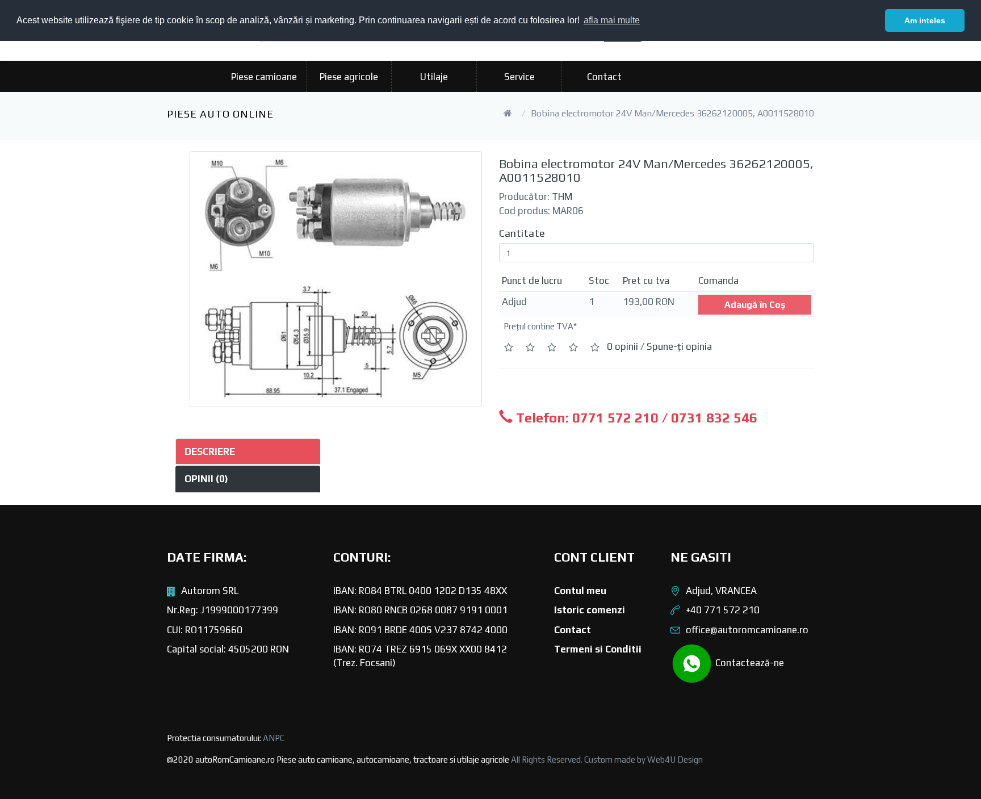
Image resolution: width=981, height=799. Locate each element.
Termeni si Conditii (598, 649)
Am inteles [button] (924, 20)
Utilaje (434, 76)
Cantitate (522, 233)
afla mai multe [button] (612, 20)
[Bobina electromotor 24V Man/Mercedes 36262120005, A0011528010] (336, 279)
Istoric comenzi (589, 610)
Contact (604, 76)
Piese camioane (264, 76)
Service (519, 76)
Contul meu (580, 590)
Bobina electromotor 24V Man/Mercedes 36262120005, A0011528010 (672, 113)
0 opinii (622, 346)
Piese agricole (349, 76)
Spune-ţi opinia (679, 346)
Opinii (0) (206, 478)
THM (562, 196)
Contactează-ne (748, 662)
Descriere (210, 451)
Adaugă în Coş (754, 304)
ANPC (273, 738)
